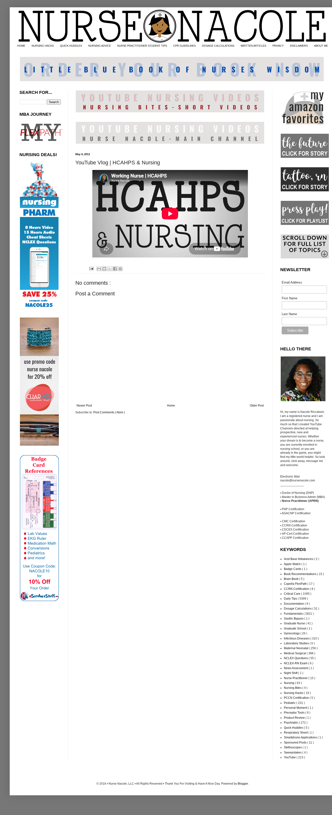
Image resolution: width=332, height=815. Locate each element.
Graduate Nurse (295, 623)
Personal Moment (296, 707)
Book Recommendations (300, 574)
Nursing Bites (293, 688)
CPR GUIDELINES (184, 45)
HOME (21, 45)
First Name (289, 298)
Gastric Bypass (294, 618)
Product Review (295, 717)
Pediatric (290, 703)
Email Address (292, 282)
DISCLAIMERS (299, 45)
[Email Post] (91, 268)
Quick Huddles (294, 727)
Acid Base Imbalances (299, 559)
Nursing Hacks (294, 693)
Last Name (289, 314)
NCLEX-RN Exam (296, 663)
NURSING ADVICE (99, 45)
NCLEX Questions (296, 658)
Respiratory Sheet (296, 732)
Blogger (243, 783)
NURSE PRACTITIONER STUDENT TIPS (142, 45)
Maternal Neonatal (296, 648)
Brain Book (291, 579)
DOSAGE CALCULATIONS (218, 45)
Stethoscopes (293, 747)
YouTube (290, 757)
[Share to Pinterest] (120, 268)
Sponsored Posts (295, 742)
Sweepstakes (293, 752)
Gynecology (292, 633)
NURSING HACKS (43, 45)
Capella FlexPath (295, 583)
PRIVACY (278, 45)
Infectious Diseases (297, 638)
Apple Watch (292, 564)
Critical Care (292, 593)
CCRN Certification (297, 589)
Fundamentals (294, 613)
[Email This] (98, 268)
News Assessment (296, 668)
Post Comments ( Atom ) (109, 412)
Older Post (257, 405)
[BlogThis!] (104, 268)
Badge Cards (293, 569)
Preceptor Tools (294, 712)
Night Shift (291, 673)
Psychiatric (291, 722)
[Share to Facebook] (115, 268)
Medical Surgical (295, 653)
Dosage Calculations (298, 608)
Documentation (294, 603)
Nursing (289, 683)
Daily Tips (291, 598)
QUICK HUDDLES (71, 45)
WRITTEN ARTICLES (253, 45)
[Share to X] (109, 268)
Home (171, 405)
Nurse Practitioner (296, 678)
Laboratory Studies (297, 643)
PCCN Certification (297, 698)
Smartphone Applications (301, 737)
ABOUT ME (321, 45)
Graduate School (295, 628)
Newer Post (84, 405)
